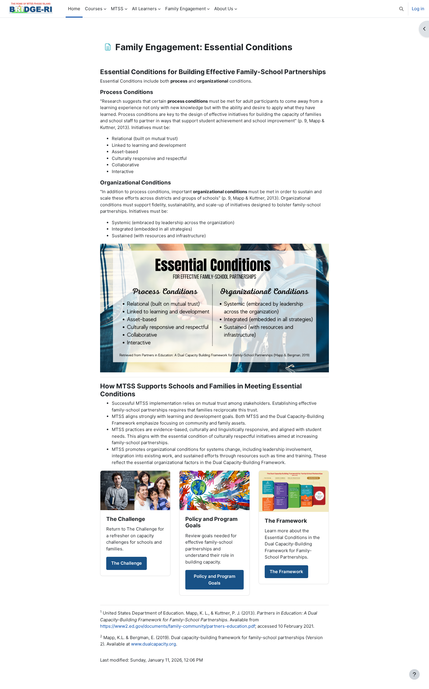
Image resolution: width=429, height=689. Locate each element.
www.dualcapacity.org (153, 644)
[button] (401, 9)
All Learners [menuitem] (144, 8)
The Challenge (126, 563)
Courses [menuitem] (93, 8)
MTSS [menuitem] (117, 8)
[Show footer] (414, 674)
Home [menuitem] (74, 8)
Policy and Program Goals (214, 579)
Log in (418, 8)
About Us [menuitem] (223, 8)
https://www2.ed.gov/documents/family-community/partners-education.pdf (177, 626)
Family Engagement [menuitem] (185, 8)
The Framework (286, 571)
